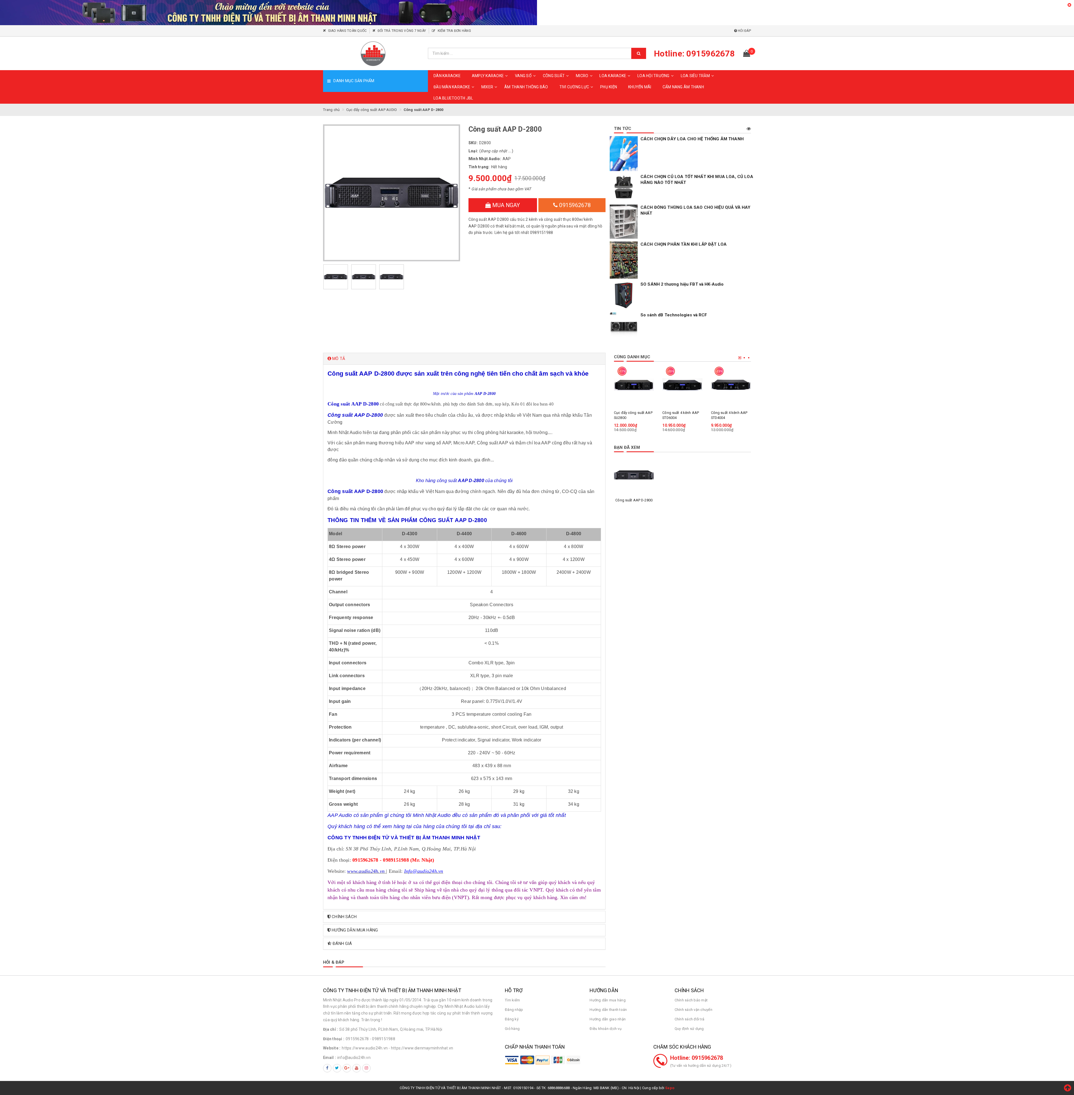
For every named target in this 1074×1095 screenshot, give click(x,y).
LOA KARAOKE (612, 76)
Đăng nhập (514, 1010)
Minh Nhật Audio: (484, 159)
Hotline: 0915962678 (696, 1057)
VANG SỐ (523, 76)
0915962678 (574, 205)
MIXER (487, 87)
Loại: (473, 151)
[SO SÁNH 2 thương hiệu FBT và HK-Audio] (624, 295)
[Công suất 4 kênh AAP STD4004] (731, 384)
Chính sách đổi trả (690, 1019)
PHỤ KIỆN (608, 87)
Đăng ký (512, 1019)
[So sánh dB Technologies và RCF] (624, 326)
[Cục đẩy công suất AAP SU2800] (634, 384)
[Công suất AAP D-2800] (634, 475)
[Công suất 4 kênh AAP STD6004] (682, 384)
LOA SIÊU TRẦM (695, 76)
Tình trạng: (479, 167)
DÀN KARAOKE (447, 76)
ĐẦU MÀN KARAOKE (452, 87)
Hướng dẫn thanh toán (608, 1010)
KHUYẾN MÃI (639, 87)
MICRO (582, 76)
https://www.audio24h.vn (365, 1048)
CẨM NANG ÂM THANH (683, 87)
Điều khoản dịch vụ (605, 1029)
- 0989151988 (382, 1039)
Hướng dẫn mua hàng (608, 1000)
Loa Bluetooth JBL (453, 98)
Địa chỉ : (330, 1029)
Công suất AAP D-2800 (634, 500)
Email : (329, 1057)
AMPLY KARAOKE (488, 76)
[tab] (464, 358)
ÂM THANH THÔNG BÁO (526, 87)
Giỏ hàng (512, 1029)
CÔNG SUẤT (554, 76)
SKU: (473, 143)
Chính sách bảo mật (691, 1000)
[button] (464, 359)
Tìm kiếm (512, 1000)
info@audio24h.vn (354, 1057)
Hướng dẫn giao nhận (608, 1019)
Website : (331, 1048)
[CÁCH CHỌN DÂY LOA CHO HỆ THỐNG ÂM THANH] (624, 153)
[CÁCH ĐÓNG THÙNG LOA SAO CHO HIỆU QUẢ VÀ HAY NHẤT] (624, 222)
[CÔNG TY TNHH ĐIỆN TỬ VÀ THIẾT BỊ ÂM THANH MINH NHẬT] (373, 53)
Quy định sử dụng (689, 1029)
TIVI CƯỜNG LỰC (574, 87)
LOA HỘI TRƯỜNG (653, 76)
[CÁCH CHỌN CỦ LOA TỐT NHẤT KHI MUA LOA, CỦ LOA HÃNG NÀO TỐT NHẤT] (624, 188)
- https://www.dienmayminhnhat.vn (420, 1048)
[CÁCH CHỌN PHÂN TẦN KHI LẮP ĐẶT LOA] (624, 260)
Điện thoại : (333, 1039)
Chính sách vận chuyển (693, 1010)
